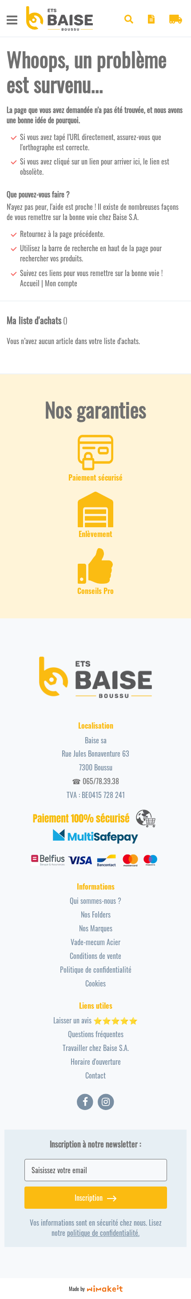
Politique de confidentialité (95, 969)
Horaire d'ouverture (96, 1061)
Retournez (33, 234)
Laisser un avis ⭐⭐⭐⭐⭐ (95, 1020)
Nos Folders (96, 914)
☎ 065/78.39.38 (95, 781)
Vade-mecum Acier (95, 942)
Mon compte (61, 283)
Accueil (30, 283)
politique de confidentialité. (103, 1232)
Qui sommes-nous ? (95, 900)
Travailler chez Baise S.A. (96, 1047)
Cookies (95, 983)
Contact (95, 1075)
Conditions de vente (95, 955)
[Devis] (151, 20)
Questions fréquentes (95, 1034)
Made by (77, 1288)
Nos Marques (95, 928)
